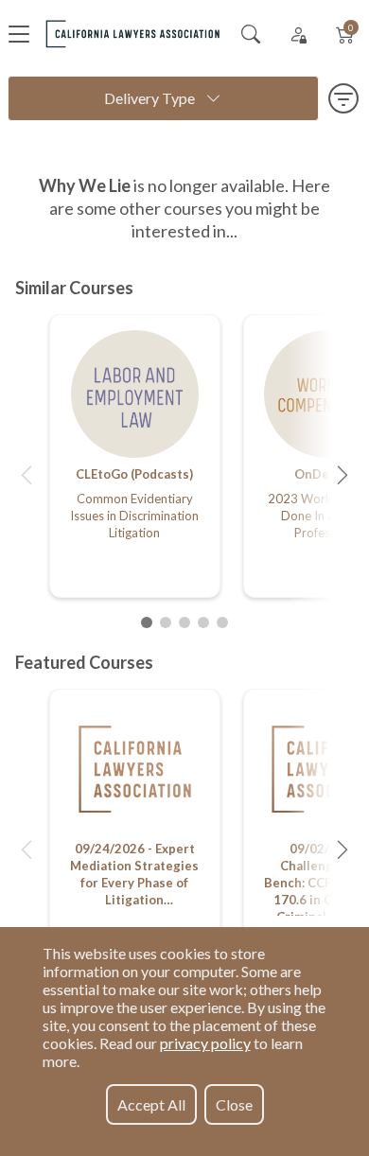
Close (234, 1104)
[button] (26, 475)
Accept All (151, 1104)
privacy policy (205, 1043)
